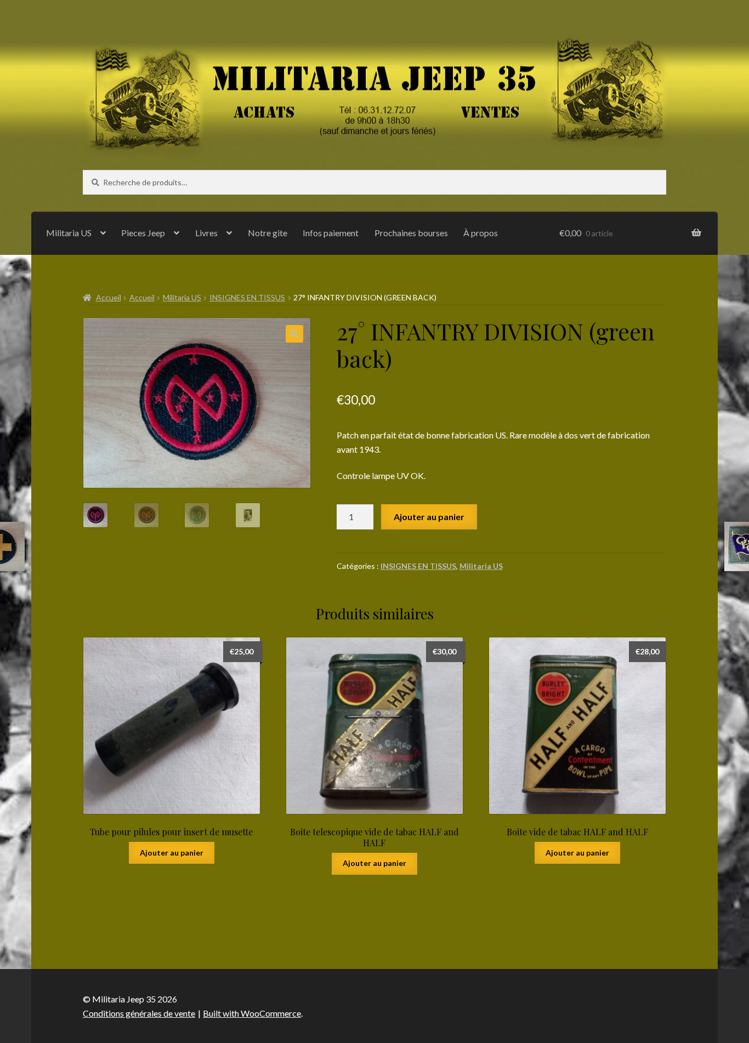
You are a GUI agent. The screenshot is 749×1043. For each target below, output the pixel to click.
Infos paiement (331, 232)
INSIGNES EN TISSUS (247, 297)
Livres (206, 232)
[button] (294, 334)
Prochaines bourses (411, 232)
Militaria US (69, 232)
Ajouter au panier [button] (171, 852)
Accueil (108, 297)
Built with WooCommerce (252, 1013)
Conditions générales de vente (139, 1013)
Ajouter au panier (429, 516)
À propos (480, 232)
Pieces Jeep (143, 232)
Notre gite (267, 232)
